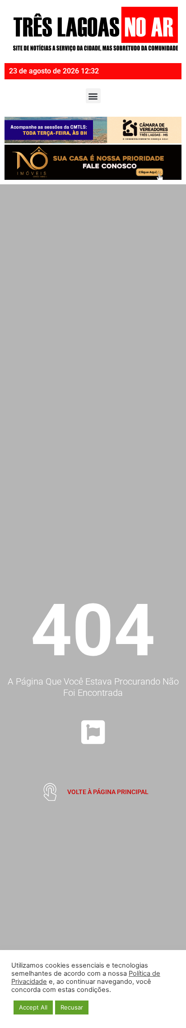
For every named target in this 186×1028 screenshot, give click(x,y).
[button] (93, 95)
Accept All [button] (33, 1007)
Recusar (71, 1007)
